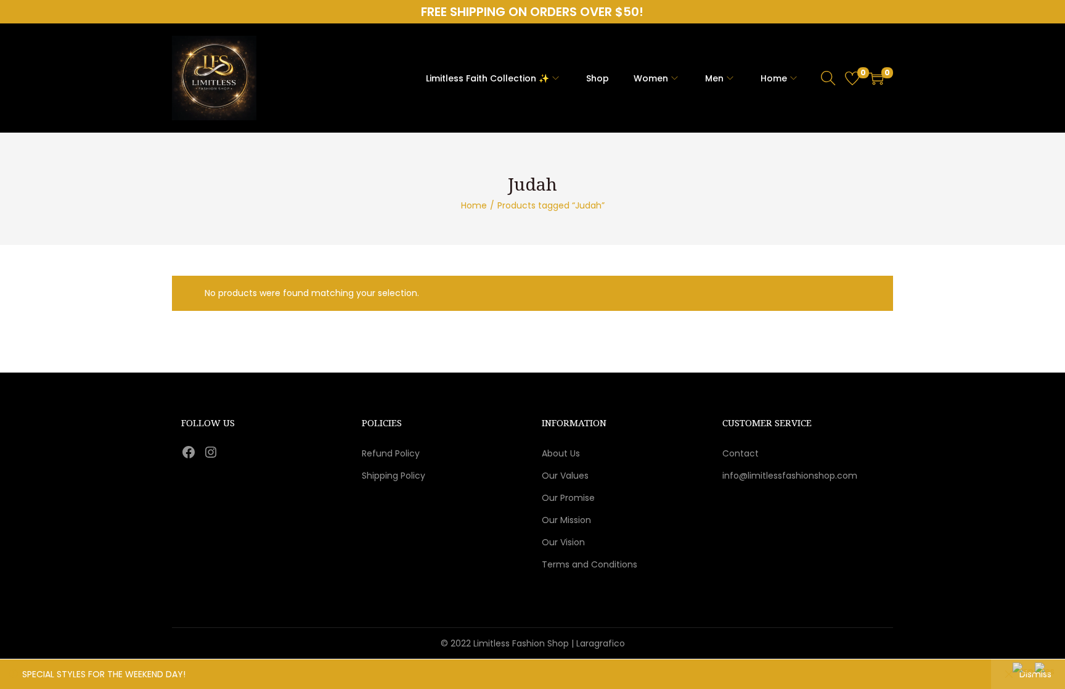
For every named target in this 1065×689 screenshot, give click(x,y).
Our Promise (568, 498)
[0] (852, 78)
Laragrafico (600, 643)
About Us (561, 453)
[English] (1024, 670)
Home (474, 205)
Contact (740, 453)
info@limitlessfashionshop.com (789, 475)
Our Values (565, 475)
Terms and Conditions (589, 564)
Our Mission (566, 520)
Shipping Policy (393, 475)
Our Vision (563, 542)
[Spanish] (1045, 670)
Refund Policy (391, 453)
